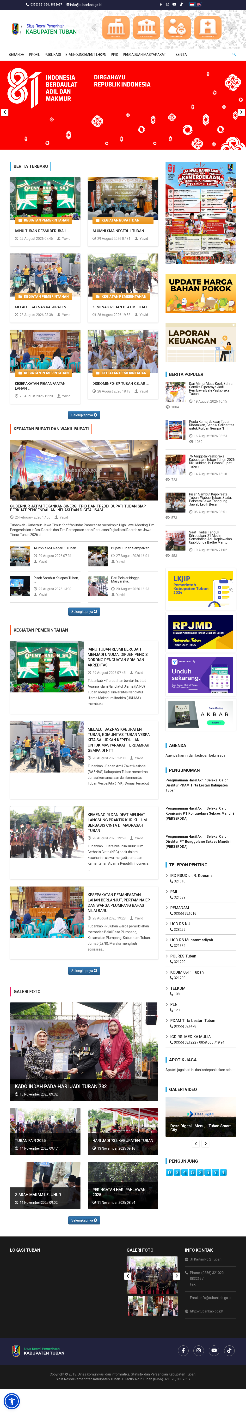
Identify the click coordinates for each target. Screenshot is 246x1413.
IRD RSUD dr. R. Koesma (191, 875)
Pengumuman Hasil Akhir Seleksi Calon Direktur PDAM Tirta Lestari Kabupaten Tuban (197, 785)
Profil (34, 55)
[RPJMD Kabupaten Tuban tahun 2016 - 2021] (200, 632)
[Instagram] (168, 5)
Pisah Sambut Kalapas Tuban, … (56, 579)
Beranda (16, 55)
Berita (181, 55)
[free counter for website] (196, 1172)
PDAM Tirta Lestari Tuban (192, 1020)
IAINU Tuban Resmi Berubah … (42, 231)
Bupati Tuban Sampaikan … (131, 548)
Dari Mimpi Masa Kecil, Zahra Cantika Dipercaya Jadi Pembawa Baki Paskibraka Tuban (211, 389)
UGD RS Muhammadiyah (191, 940)
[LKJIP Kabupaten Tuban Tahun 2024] (200, 589)
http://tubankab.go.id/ (206, 1311)
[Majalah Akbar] (200, 714)
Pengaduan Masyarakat (144, 55)
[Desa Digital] (177, 27)
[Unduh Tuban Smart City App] (200, 675)
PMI (173, 891)
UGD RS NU (180, 924)
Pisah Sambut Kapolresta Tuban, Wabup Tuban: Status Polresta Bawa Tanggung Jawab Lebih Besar (211, 499)
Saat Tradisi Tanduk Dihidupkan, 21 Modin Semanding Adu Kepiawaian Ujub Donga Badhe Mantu (210, 537)
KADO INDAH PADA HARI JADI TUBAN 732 (61, 1086)
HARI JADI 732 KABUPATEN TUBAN (122, 1140)
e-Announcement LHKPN (86, 55)
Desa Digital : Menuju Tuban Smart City (200, 1128)
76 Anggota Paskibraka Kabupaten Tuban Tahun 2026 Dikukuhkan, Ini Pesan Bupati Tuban (212, 461)
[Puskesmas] (207, 27)
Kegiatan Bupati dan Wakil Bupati (117, 221)
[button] (12, 1401)
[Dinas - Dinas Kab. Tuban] (115, 27)
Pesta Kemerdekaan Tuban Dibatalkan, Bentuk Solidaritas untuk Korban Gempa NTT (211, 425)
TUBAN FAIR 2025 (30, 1140)
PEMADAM (179, 908)
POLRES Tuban (183, 956)
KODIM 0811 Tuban (187, 972)
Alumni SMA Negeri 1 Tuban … (120, 231)
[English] (198, 4)
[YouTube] (174, 5)
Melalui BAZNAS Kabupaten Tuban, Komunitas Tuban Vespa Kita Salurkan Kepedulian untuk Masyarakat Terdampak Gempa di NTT (119, 740)
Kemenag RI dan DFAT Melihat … (121, 307)
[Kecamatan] (146, 27)
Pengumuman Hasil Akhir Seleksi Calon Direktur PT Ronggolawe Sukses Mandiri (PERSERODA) (198, 842)
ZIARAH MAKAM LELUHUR (38, 1194)
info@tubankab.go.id (86, 5)
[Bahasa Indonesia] (192, 4)
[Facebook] (161, 5)
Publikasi (53, 55)
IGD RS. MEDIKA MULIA (190, 1036)
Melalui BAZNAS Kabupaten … (42, 307)
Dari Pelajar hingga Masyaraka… (125, 579)
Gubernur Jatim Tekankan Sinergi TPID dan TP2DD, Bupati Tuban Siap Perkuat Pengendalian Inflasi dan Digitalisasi (78, 508)
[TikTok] (181, 5)
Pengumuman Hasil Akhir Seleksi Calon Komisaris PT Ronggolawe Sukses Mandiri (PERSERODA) (200, 813)
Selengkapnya (82, 415)
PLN (174, 1004)
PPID (114, 55)
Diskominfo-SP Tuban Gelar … (120, 383)
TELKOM (177, 988)
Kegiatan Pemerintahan (45, 220)
